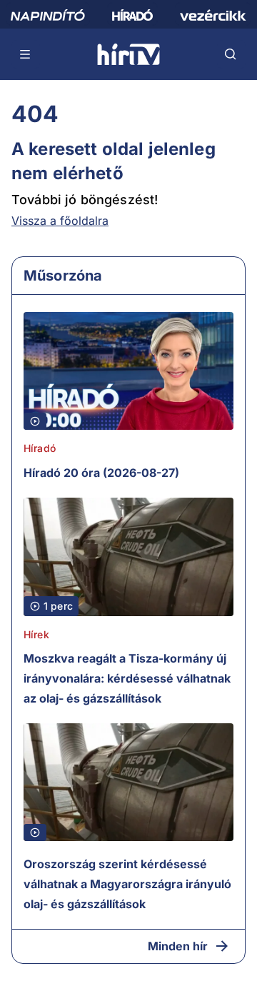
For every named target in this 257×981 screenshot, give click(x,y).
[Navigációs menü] (25, 54)
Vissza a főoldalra (60, 220)
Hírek (36, 634)
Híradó (40, 448)
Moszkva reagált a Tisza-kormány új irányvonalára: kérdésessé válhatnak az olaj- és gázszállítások (127, 678)
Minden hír (178, 946)
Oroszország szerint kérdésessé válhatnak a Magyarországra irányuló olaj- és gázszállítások (127, 883)
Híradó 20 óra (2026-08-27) (101, 473)
